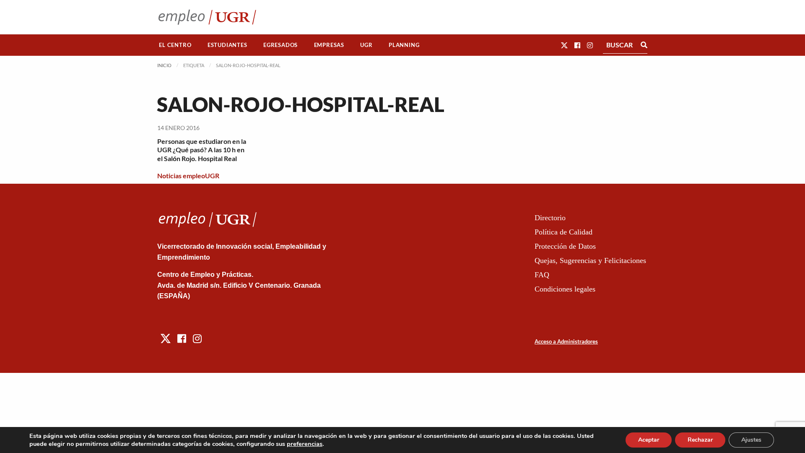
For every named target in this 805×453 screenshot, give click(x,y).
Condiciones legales (565, 289)
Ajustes (751, 440)
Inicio (164, 65)
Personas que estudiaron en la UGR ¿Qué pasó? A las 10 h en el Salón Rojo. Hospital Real (201, 150)
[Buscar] (644, 44)
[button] (564, 45)
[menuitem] (175, 45)
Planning (404, 45)
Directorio (550, 217)
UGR (366, 45)
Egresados (280, 45)
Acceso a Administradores (566, 341)
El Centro (175, 45)
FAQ (542, 275)
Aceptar (648, 440)
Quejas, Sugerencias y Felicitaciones (590, 260)
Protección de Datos (565, 246)
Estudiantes (227, 45)
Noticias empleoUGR (188, 176)
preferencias (304, 444)
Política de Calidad (563, 232)
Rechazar (700, 440)
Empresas (329, 45)
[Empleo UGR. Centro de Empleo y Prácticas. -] (207, 17)
